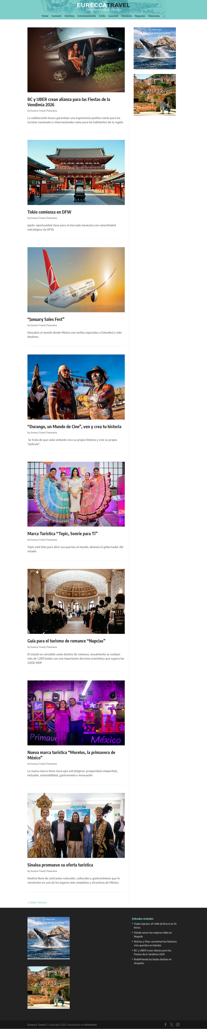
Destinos (69, 16)
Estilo (102, 16)
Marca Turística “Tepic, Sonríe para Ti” (62, 533)
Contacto (57, 16)
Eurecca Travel (38, 110)
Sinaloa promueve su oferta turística (60, 864)
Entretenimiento (87, 16)
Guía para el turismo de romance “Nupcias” (66, 640)
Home (45, 16)
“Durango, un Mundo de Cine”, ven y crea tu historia (74, 426)
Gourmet (113, 16)
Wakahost (90, 1024)
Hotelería (126, 16)
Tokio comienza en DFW (49, 212)
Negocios (140, 16)
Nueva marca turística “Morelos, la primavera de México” (71, 754)
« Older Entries (37, 902)
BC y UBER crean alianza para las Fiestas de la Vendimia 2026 (68, 101)
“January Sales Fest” (45, 319)
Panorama (154, 16)
